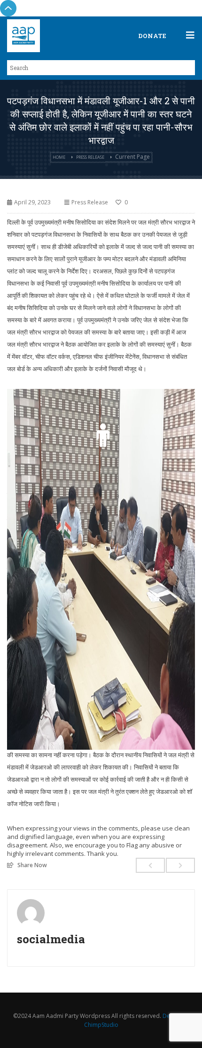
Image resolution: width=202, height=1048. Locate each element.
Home (59, 157)
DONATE (152, 35)
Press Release (90, 157)
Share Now (32, 865)
